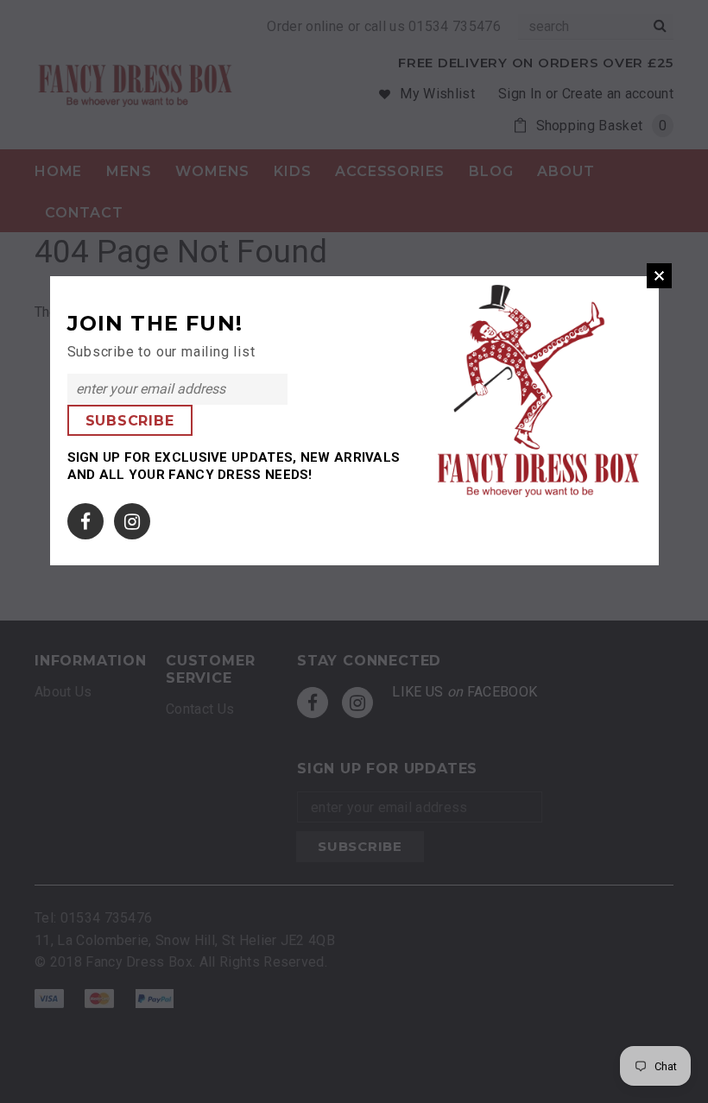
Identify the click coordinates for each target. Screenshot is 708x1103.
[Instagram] (132, 517)
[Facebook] (85, 517)
